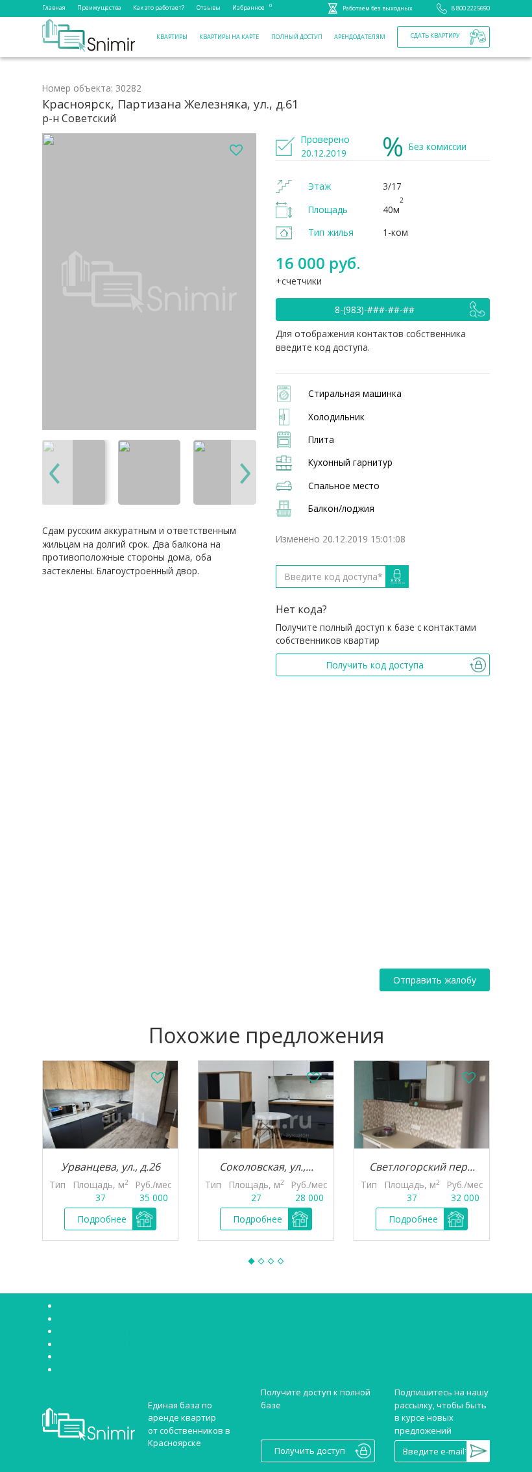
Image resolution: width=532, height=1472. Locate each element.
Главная (54, 7)
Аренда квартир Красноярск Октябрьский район (159, 1344)
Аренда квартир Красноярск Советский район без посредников (191, 1331)
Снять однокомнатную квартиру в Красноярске (157, 1356)
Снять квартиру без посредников (128, 1306)
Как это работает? (158, 7)
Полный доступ (296, 36)
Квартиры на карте (229, 36)
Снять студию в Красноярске (118, 1319)
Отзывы (209, 7)
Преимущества (99, 7)
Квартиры (171, 36)
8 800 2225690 (471, 8)
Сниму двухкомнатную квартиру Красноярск (151, 1369)
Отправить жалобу (434, 980)
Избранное (248, 7)
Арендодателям (359, 36)
